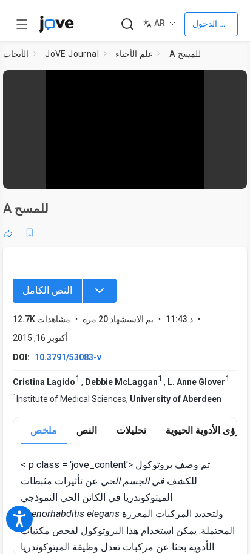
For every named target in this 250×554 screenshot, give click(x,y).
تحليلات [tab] (131, 430)
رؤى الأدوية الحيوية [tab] (203, 430)
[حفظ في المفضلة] (30, 232)
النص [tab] (86, 430)
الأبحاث (16, 54)
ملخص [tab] (43, 430)
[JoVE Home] (56, 24)
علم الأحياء (133, 54)
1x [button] (201, 173)
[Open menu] (22, 24)
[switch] (140, 174)
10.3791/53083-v (68, 357)
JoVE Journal (72, 54)
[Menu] (100, 291)
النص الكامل (47, 290)
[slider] (75, 173)
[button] (234, 83)
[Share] (8, 232)
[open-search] (127, 24)
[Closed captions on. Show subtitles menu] (225, 173)
